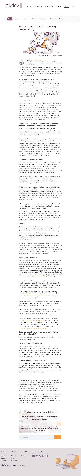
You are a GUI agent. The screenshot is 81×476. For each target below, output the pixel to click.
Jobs (12, 458)
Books (61, 19)
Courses (52, 19)
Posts (34, 19)
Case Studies (49, 6)
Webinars (70, 19)
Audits (29, 6)
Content (66, 6)
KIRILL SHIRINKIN (36, 60)
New (9, 19)
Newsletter (43, 19)
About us (13, 456)
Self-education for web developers (31, 320)
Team (59, 6)
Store (74, 6)
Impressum (14, 460)
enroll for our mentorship (37, 277)
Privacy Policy (23, 465)
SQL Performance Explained (33, 296)
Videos (17, 19)
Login (22, 456)
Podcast (25, 19)
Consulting (38, 6)
